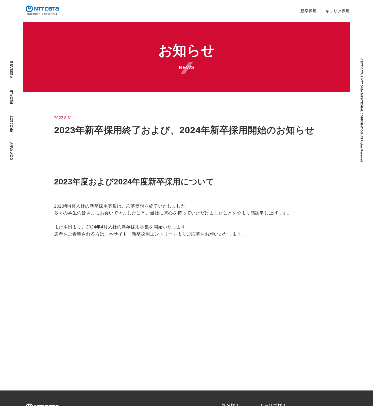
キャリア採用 (337, 11)
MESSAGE (11, 70)
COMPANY (11, 151)
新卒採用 (308, 11)
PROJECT (11, 123)
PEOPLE (11, 97)
